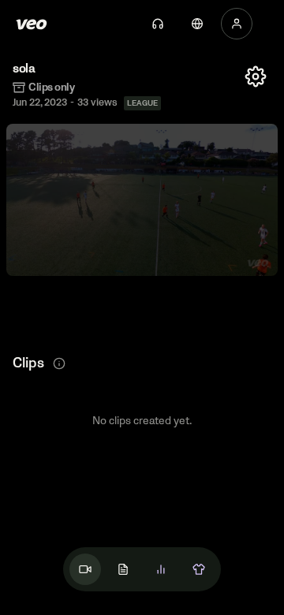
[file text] (123, 569)
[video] (85, 569)
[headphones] (158, 23)
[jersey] (199, 569)
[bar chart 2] (161, 569)
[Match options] (255, 76)
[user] (236, 23)
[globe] (197, 23)
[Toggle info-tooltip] (59, 363)
